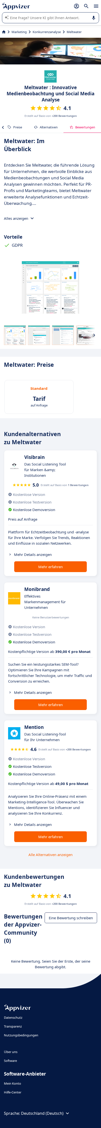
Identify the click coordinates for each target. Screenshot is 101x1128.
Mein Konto (12, 1083)
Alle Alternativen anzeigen (50, 854)
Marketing (19, 32)
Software (10, 1060)
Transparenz (13, 1026)
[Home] (4, 32)
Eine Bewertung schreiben (71, 917)
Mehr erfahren (50, 566)
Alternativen (49, 127)
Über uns (10, 1052)
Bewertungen (85, 127)
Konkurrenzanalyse (47, 32)
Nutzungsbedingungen (21, 1035)
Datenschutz (13, 1017)
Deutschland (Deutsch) (42, 1113)
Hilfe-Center (12, 1092)
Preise (17, 127)
